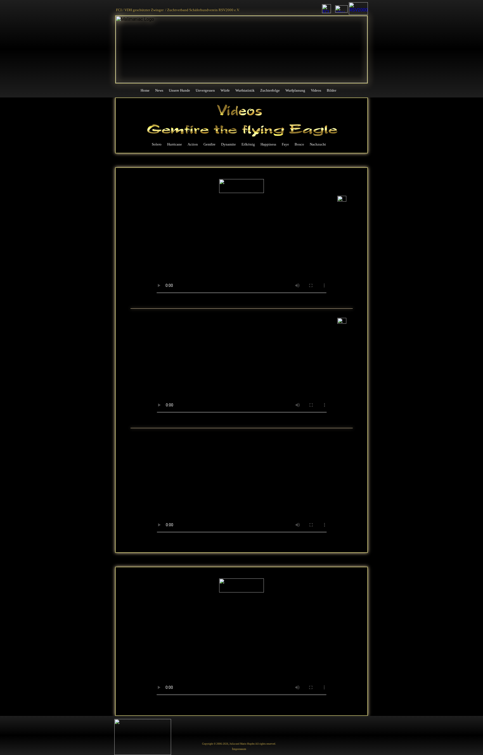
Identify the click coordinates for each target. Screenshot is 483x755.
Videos (316, 90)
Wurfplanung (295, 90)
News (159, 90)
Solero (157, 144)
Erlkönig (248, 144)
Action (193, 144)
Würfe (225, 90)
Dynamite (228, 144)
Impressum (239, 749)
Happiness (268, 144)
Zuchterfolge (270, 90)
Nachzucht (318, 144)
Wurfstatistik (245, 90)
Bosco (299, 144)
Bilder (331, 90)
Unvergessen (205, 90)
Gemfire (209, 144)
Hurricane (174, 144)
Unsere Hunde (179, 90)
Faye (285, 144)
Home (145, 90)
